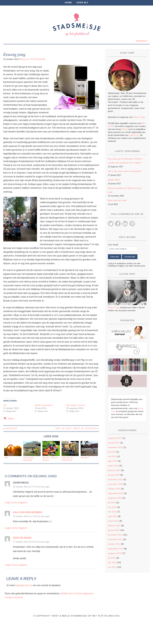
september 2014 (115, 548)
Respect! (85, 458)
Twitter (111, 223)
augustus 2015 (115, 498)
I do (6, 458)
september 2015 (115, 493)
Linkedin (125, 223)
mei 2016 (112, 456)
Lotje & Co (134, 135)
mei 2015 (112, 511)
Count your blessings (28, 459)
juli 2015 (112, 502)
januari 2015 (114, 530)
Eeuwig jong (14, 54)
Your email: (113, 244)
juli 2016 (112, 452)
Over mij (82, 2)
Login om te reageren (16, 502)
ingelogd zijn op (23, 585)
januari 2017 (114, 442)
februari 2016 (114, 470)
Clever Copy (139, 117)
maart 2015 (113, 521)
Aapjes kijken (114, 179)
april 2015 (112, 516)
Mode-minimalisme (44, 405)
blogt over (25, 59)
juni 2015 (112, 507)
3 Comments (38, 59)
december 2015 (115, 479)
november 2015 (115, 484)
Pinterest (132, 223)
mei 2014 (112, 567)
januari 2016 (114, 475)
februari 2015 (114, 525)
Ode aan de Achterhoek (67, 459)
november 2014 (115, 539)
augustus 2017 (115, 438)
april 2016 (112, 461)
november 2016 (115, 447)
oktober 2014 (114, 544)
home (68, 2)
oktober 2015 (114, 489)
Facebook (118, 223)
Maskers (11, 428)
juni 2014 (112, 562)
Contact (141, 41)
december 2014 (115, 535)
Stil (4, 405)
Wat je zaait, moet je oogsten (76, 428)
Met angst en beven (75, 405)
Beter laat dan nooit (117, 200)
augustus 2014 (115, 553)
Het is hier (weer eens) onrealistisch (125, 171)
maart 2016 (113, 465)
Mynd (125, 129)
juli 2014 (112, 558)
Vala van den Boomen (27, 512)
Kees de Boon (22, 538)
